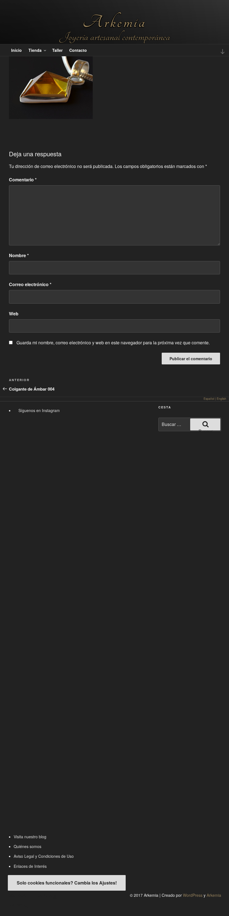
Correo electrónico (30, 284)
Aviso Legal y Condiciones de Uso (44, 856)
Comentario (23, 179)
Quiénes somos (27, 846)
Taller (57, 50)
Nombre (19, 255)
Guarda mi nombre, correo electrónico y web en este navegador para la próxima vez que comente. (113, 342)
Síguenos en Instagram (38, 410)
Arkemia (114, 22)
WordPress (192, 895)
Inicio (16, 50)
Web (13, 313)
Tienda (35, 50)
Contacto (78, 50)
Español (209, 398)
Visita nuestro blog (30, 836)
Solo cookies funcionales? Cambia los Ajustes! (67, 883)
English (221, 398)
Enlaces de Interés (30, 866)
